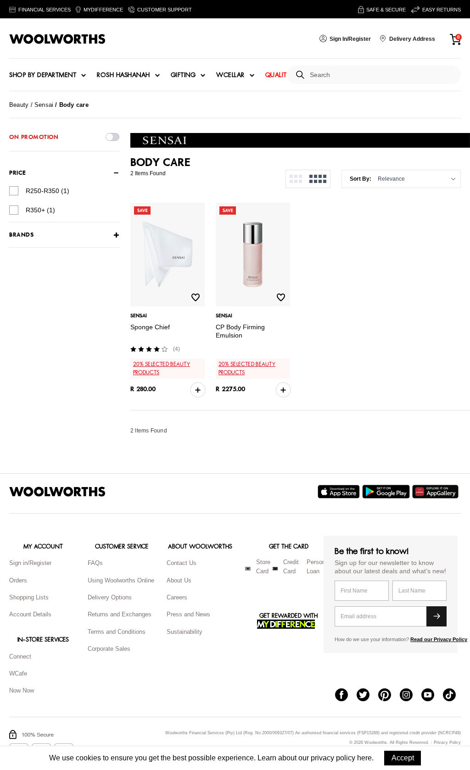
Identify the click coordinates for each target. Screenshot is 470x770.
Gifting (183, 75)
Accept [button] (403, 758)
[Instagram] (410, 695)
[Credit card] (275, 569)
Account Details (30, 614)
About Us (179, 580)
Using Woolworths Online (121, 580)
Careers (177, 597)
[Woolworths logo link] (57, 39)
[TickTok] (453, 695)
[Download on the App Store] (340, 492)
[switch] (112, 137)
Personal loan (318, 567)
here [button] (364, 758)
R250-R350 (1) (47, 190)
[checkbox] (13, 190)
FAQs (95, 562)
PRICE (17, 173)
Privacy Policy (447, 743)
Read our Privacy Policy (438, 639)
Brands (21, 235)
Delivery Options (110, 597)
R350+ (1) (40, 210)
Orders (18, 580)
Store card (263, 567)
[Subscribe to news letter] (436, 616)
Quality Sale (286, 75)
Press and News (188, 614)
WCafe (18, 673)
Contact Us (181, 562)
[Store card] (248, 569)
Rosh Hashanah (123, 75)
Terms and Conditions (116, 631)
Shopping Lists (29, 597)
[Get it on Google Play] (387, 492)
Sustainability (184, 631)
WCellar (230, 75)
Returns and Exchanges (119, 614)
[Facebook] (346, 695)
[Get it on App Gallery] (436, 492)
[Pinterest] (389, 695)
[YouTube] (432, 695)
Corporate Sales (109, 648)
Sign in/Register (30, 562)
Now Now (21, 690)
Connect (20, 656)
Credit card (291, 567)
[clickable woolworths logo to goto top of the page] (57, 492)
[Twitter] (367, 695)
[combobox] (381, 75)
